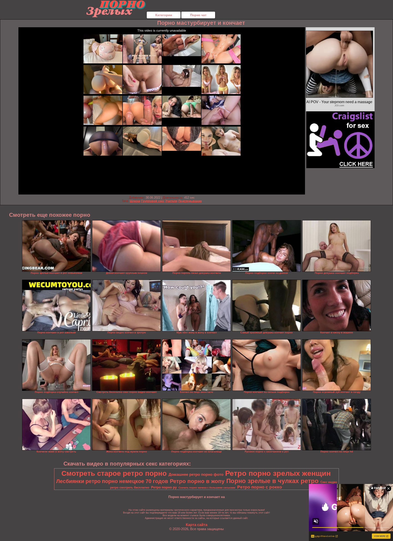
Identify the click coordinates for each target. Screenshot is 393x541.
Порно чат (198, 15)
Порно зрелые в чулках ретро (272, 481)
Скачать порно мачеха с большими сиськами (207, 487)
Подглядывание (190, 201)
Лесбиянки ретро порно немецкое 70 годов (112, 481)
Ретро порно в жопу (197, 481)
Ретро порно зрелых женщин (278, 473)
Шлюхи (135, 201)
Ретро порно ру (164, 487)
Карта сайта (196, 525)
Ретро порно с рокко (259, 487)
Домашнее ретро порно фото (196, 474)
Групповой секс (152, 201)
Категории (163, 15)
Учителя (171, 201)
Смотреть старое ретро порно (114, 473)
